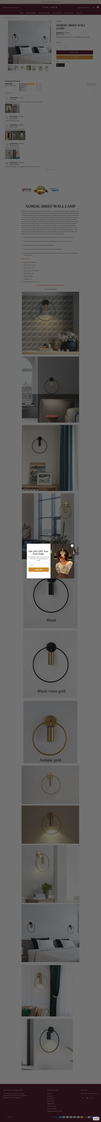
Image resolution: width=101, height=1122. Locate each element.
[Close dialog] (72, 545)
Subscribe (38, 570)
